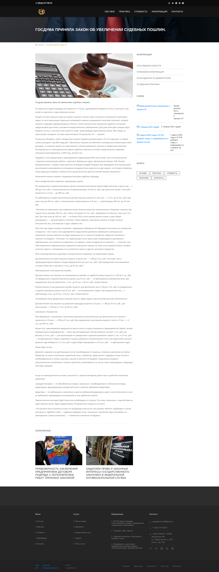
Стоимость (41, 532)
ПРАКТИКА (156, 173)
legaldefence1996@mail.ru (162, 522)
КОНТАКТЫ (158, 178)
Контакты (177, 11)
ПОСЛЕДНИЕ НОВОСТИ (149, 66)
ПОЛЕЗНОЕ (144, 178)
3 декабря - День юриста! (123, 531)
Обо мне (40, 521)
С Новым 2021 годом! (171, 127)
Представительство (83, 532)
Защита (78, 538)
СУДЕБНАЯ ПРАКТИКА (149, 84)
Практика (125, 11)
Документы (79, 527)
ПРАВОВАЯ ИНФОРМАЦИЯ (151, 72)
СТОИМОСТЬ (141, 11)
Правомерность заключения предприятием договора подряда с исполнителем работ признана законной (126, 546)
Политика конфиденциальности (50, 566)
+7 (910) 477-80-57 (159, 528)
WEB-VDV (37, 566)
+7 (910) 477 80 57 (43, 3)
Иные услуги (80, 544)
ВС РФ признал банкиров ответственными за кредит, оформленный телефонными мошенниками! (127, 523)
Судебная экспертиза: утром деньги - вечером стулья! (126, 537)
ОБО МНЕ (110, 11)
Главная (40, 45)
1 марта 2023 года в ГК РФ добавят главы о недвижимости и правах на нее (177, 142)
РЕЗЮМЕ (143, 173)
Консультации (80, 521)
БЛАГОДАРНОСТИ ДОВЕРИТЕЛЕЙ (154, 78)
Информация (160, 11)
